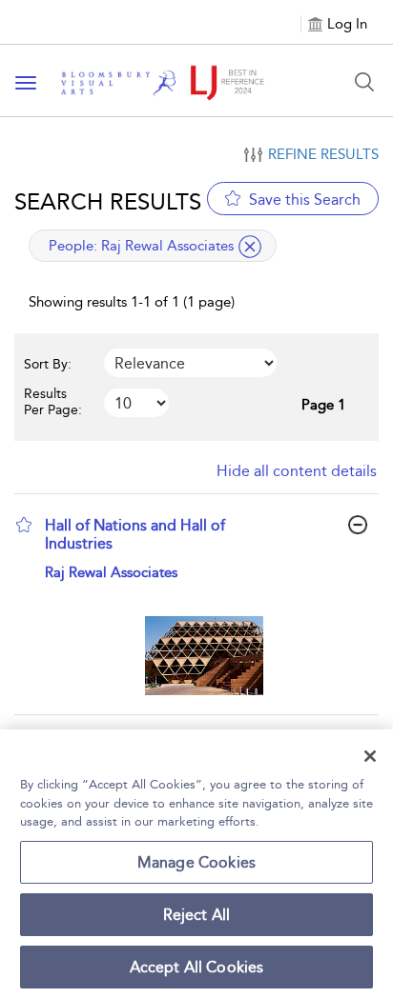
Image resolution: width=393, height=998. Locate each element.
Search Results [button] (107, 201)
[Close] (370, 756)
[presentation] (203, 655)
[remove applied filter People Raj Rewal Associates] (249, 246)
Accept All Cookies (197, 967)
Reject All (197, 915)
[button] (23, 524)
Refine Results (323, 154)
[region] (196, 863)
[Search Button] (364, 81)
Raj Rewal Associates (111, 572)
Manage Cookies (196, 862)
